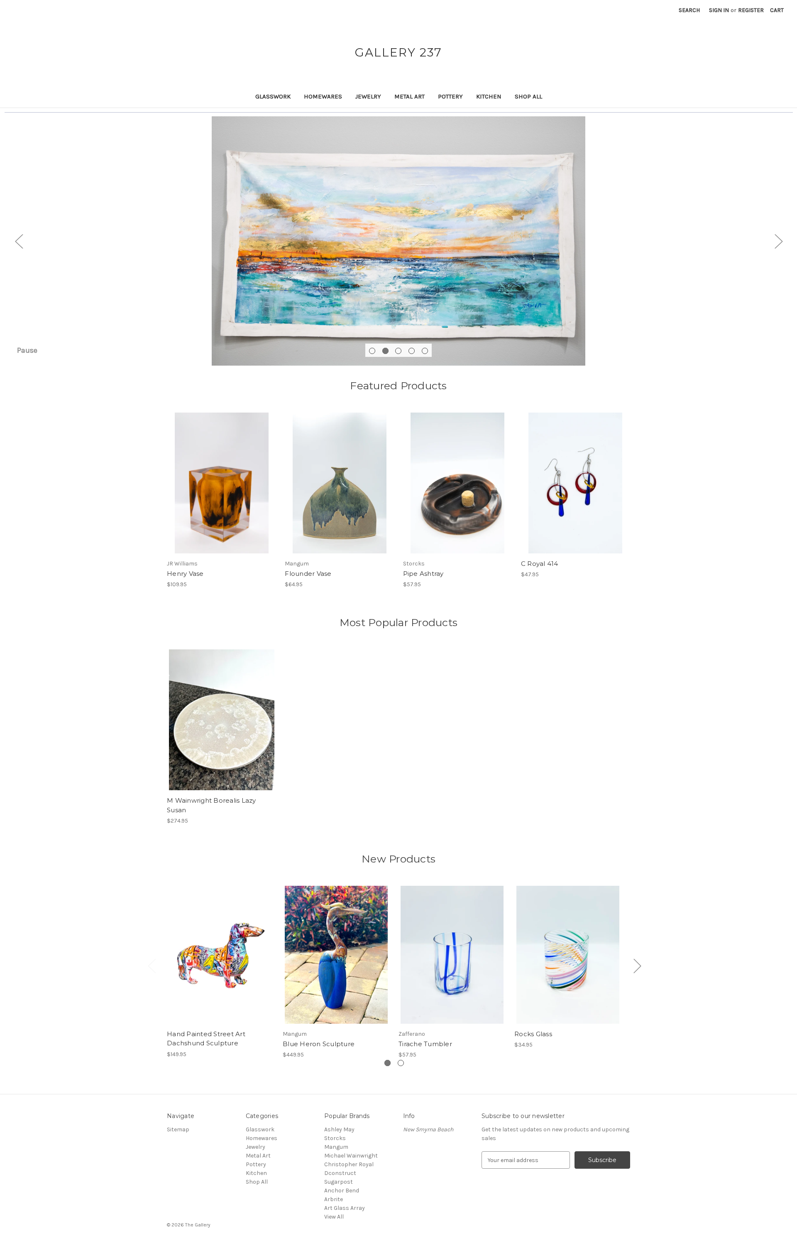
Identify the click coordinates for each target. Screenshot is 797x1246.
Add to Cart (339, 490)
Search (689, 10)
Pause (27, 350)
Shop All (528, 96)
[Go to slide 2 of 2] (401, 1063)
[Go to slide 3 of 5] (398, 351)
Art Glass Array (344, 1208)
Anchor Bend (341, 1190)
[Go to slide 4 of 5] (411, 351)
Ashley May (339, 1129)
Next (778, 241)
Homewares (323, 96)
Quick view (215, 475)
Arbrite (333, 1199)
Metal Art (409, 96)
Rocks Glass (533, 1034)
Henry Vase (185, 574)
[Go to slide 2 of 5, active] (385, 351)
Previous (18, 241)
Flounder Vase (308, 574)
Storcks (335, 1138)
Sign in (719, 10)
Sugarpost (338, 1181)
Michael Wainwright (351, 1155)
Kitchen (488, 96)
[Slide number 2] (398, 241)
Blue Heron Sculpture (318, 1044)
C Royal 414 (539, 564)
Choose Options (222, 490)
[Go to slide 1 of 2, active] (387, 1063)
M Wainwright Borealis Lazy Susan (211, 805)
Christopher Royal (349, 1164)
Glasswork (273, 96)
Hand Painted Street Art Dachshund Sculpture (206, 1038)
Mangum (336, 1146)
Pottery (450, 96)
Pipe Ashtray (423, 574)
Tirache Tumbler (425, 1044)
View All (334, 1216)
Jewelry (368, 96)
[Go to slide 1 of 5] (372, 351)
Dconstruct (340, 1173)
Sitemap (178, 1129)
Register (751, 10)
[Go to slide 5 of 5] (425, 351)
